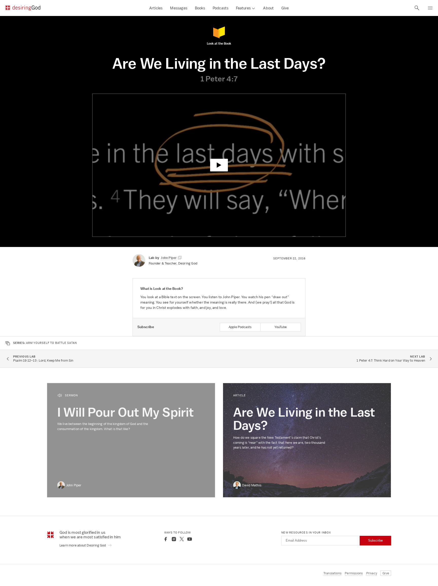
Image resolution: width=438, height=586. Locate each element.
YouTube (281, 327)
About (268, 8)
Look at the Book (219, 43)
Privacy (371, 573)
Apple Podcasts (240, 327)
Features (243, 8)
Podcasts (221, 8)
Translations (332, 573)
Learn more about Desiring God (83, 545)
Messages (178, 8)
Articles (156, 8)
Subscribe (375, 540)
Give (285, 8)
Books (200, 8)
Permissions (354, 573)
